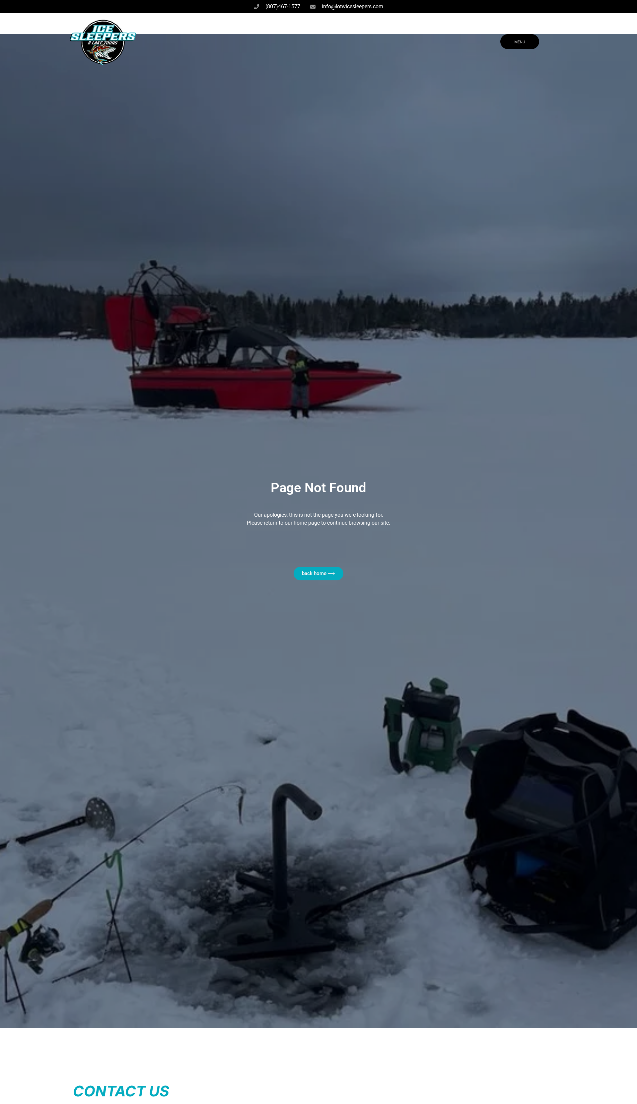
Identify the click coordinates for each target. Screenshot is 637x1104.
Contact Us (121, 1091)
